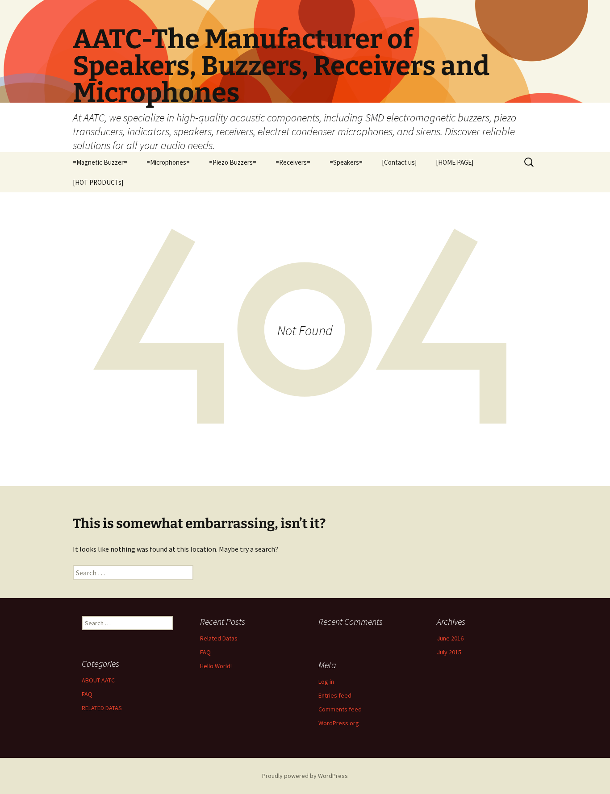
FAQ (205, 652)
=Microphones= (168, 162)
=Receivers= (293, 162)
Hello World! (216, 666)
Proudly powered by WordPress (305, 776)
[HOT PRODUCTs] (98, 182)
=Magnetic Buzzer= (100, 162)
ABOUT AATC (98, 680)
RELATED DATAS (102, 708)
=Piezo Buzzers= (232, 162)
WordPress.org (338, 723)
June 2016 (450, 638)
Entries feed (334, 695)
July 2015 (449, 652)
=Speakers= (346, 162)
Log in (326, 682)
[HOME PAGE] (454, 162)
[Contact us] (399, 162)
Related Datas (219, 638)
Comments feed (340, 709)
